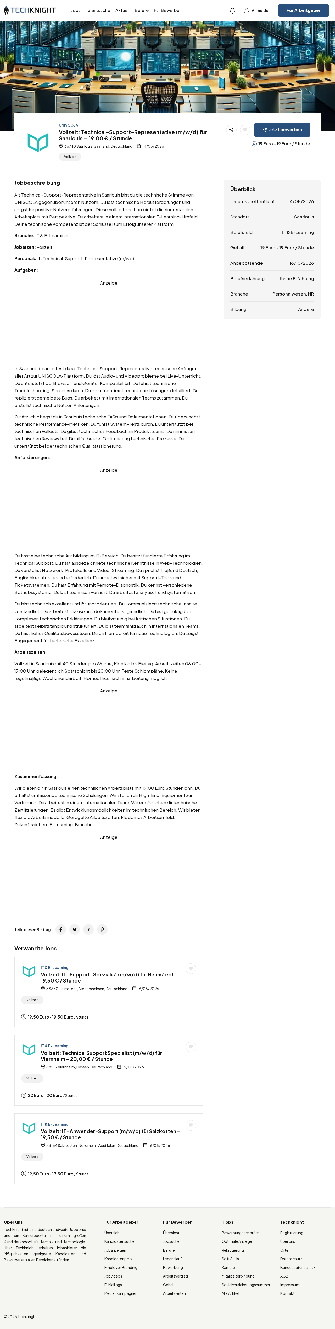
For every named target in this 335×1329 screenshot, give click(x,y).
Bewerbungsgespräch (241, 1232)
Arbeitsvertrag (175, 1276)
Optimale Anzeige (237, 1241)
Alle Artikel (230, 1293)
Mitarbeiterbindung (238, 1276)
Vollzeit (70, 157)
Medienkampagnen (120, 1293)
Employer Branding (120, 1267)
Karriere (228, 1267)
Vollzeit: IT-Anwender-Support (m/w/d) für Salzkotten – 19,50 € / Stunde (110, 1134)
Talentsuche (98, 10)
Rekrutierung (233, 1250)
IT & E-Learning (55, 967)
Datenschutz (291, 1258)
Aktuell (122, 10)
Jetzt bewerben (285, 129)
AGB (284, 1276)
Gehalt (169, 1284)
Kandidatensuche (119, 1241)
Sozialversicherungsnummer (246, 1284)
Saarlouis (304, 216)
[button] (232, 10)
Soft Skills (230, 1258)
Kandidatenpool (118, 1258)
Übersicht (112, 1232)
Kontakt (287, 1293)
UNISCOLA (68, 125)
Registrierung (291, 1232)
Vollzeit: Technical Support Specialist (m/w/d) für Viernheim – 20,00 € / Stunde (101, 1056)
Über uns (287, 1241)
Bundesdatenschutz (297, 1267)
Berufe (142, 10)
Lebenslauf (172, 1258)
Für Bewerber (167, 10)
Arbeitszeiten (174, 1293)
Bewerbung (173, 1267)
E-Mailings (113, 1284)
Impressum (289, 1284)
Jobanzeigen (115, 1250)
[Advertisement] (108, 323)
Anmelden (260, 10)
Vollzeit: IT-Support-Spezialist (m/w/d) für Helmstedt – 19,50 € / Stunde (109, 977)
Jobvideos (113, 1276)
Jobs (75, 10)
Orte (284, 1250)
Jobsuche (171, 1241)
